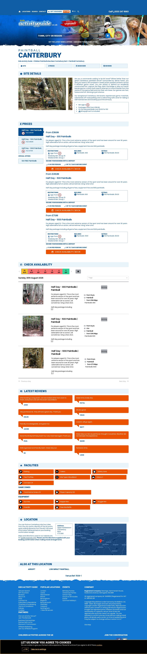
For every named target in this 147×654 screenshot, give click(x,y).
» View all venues (46, 610)
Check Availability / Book (65, 169)
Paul (26, 441)
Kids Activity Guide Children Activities (38, 23)
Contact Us (22, 600)
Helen (26, 417)
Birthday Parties (68, 591)
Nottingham (45, 608)
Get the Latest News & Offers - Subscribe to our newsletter (73, 42)
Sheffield (43, 604)
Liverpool (43, 606)
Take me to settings (38, 649)
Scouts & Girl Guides (70, 597)
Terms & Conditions (25, 606)
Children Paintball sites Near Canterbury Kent (50, 61)
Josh (26, 405)
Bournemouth (45, 602)
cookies (99, 645)
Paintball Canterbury (76, 61)
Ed (25, 453)
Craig (82, 415)
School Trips (67, 595)
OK (25, 649)
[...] (52, 309)
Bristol (42, 597)
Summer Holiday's (69, 600)
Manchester (45, 595)
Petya (82, 403)
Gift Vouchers (58, 11)
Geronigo (70, 23)
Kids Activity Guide (25, 61)
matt (82, 427)
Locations (26, 11)
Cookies (21, 610)
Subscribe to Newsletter (27, 602)
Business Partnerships (27, 622)
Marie (82, 441)
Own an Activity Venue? (27, 617)
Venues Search (24, 591)
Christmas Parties (69, 593)
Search (35, 11)
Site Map (87, 625)
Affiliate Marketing (28, 628)
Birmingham (45, 598)
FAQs (20, 598)
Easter (65, 598)
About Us (21, 597)
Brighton (43, 600)
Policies (21, 608)
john (82, 455)
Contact (42, 11)
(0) (75, 11)
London (43, 591)
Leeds (42, 593)
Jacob (26, 429)
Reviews (21, 595)
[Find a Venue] (71, 35)
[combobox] (107, 278)
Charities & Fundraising (27, 604)
